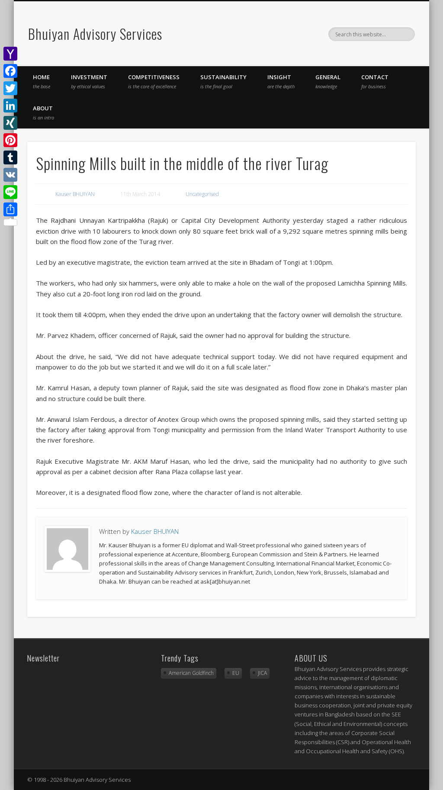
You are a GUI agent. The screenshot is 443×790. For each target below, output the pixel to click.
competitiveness (154, 81)
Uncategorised (202, 194)
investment (89, 81)
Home (41, 81)
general (327, 81)
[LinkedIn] (10, 105)
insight (281, 81)
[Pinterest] (10, 140)
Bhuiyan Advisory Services (95, 33)
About (43, 112)
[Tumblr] (10, 157)
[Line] (10, 192)
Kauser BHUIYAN (75, 194)
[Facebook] (10, 71)
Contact (374, 81)
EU (235, 673)
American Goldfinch (191, 673)
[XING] (10, 123)
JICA (262, 673)
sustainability (223, 81)
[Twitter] (10, 88)
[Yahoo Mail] (10, 53)
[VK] (10, 174)
